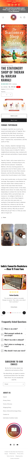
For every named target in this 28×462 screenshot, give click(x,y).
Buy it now (14, 120)
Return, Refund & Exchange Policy (12, 411)
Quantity (3, 91)
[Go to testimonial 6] (15, 312)
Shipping (3, 89)
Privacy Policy (6, 400)
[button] (3, 17)
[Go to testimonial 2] (8, 312)
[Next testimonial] (24, 312)
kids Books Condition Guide (10, 418)
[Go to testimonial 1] (7, 312)
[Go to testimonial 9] (20, 312)
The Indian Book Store (13, 451)
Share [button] (4, 217)
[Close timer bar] (26, 1)
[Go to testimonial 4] (12, 312)
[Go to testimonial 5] (14, 312)
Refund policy (12, 453)
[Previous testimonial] (3, 312)
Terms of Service (7, 404)
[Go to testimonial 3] (10, 312)
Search (5, 397)
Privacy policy (20, 453)
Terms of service (10, 456)
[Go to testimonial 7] (17, 312)
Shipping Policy (7, 407)
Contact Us (6, 414)
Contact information (14, 458)
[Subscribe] (23, 384)
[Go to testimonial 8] (19, 312)
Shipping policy (19, 456)
